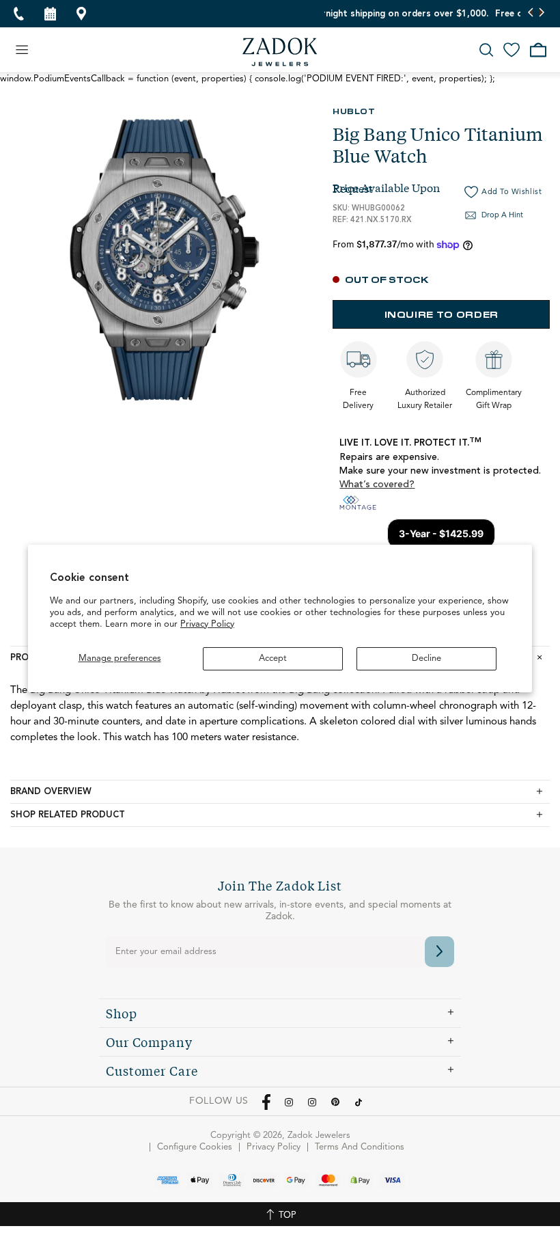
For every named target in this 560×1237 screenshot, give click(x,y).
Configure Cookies (194, 1147)
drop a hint (502, 215)
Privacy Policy (207, 624)
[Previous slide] (531, 14)
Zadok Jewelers (280, 52)
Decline (426, 658)
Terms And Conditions (359, 1147)
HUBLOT (354, 110)
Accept (273, 658)
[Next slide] (541, 14)
